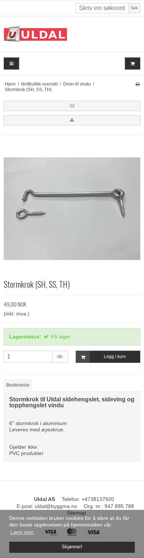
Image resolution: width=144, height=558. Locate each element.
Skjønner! (72, 546)
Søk (134, 8)
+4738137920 (98, 499)
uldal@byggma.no (56, 506)
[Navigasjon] (11, 63)
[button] (72, 106)
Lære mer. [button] (22, 532)
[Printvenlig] (137, 84)
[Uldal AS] (72, 34)
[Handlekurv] (132, 63)
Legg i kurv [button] (115, 356)
